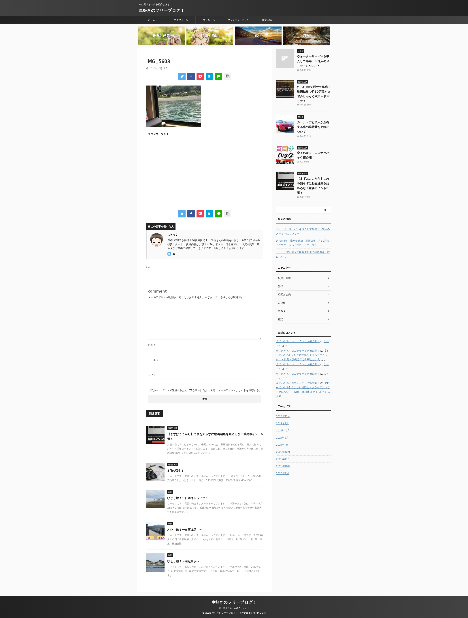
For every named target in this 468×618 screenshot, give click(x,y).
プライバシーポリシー (239, 19)
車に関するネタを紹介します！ (234, 608)
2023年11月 (283, 416)
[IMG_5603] (209, 76)
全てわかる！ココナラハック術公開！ (298, 341)
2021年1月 (282, 444)
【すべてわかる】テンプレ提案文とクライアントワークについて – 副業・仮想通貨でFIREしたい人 (303, 387)
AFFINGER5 (259, 612)
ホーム (151, 19)
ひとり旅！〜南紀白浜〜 (183, 561)
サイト (152, 375)
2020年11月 (283, 458)
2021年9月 (282, 437)
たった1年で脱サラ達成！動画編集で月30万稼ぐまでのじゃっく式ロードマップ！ (302, 243)
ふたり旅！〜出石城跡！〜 (184, 529)
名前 (152, 344)
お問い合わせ (269, 19)
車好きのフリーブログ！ (161, 10)
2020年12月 (283, 451)
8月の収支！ (175, 470)
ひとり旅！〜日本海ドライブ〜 (187, 498)
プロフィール (181, 19)
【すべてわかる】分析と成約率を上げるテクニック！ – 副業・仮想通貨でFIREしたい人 (302, 355)
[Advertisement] (204, 175)
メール (153, 359)
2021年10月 (283, 430)
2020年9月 (282, 473)
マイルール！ (210, 19)
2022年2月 (282, 423)
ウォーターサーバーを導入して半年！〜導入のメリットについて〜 (313, 61)
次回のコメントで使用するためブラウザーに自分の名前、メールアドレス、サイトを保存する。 (206, 390)
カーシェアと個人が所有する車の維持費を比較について (313, 126)
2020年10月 (283, 466)
